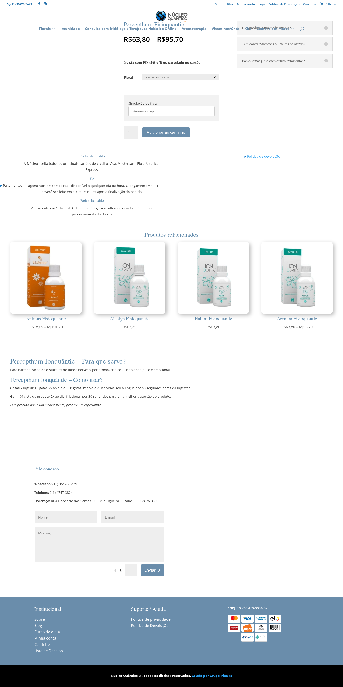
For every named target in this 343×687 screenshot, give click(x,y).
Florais (45, 29)
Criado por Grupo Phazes (212, 675)
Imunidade (70, 29)
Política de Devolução (284, 4)
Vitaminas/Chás (225, 29)
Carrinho (309, 4)
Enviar (150, 570)
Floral (128, 77)
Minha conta (246, 4)
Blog (230, 4)
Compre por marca (273, 29)
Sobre (219, 4)
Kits (248, 29)
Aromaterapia (194, 29)
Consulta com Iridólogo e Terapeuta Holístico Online (131, 29)
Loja (262, 4)
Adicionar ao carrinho (166, 132)
